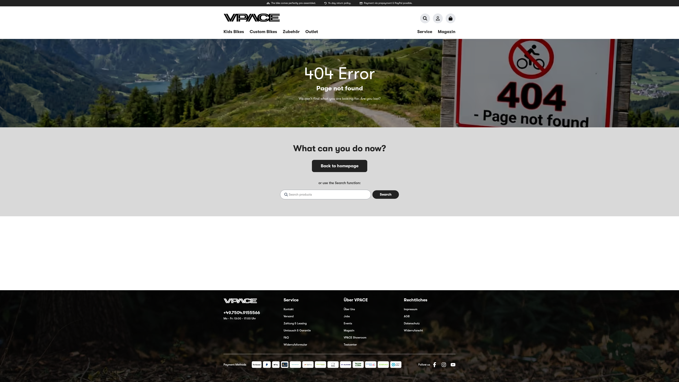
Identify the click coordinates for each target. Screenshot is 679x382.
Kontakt (289, 309)
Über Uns (349, 309)
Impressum (410, 309)
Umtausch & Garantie (297, 330)
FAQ (286, 337)
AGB (407, 316)
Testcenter (350, 344)
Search (385, 194)
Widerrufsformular (295, 344)
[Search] (425, 18)
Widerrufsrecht (413, 330)
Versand (289, 316)
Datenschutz (412, 323)
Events (348, 323)
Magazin (349, 330)
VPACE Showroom (355, 337)
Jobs (347, 316)
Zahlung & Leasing (295, 323)
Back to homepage (339, 165)
